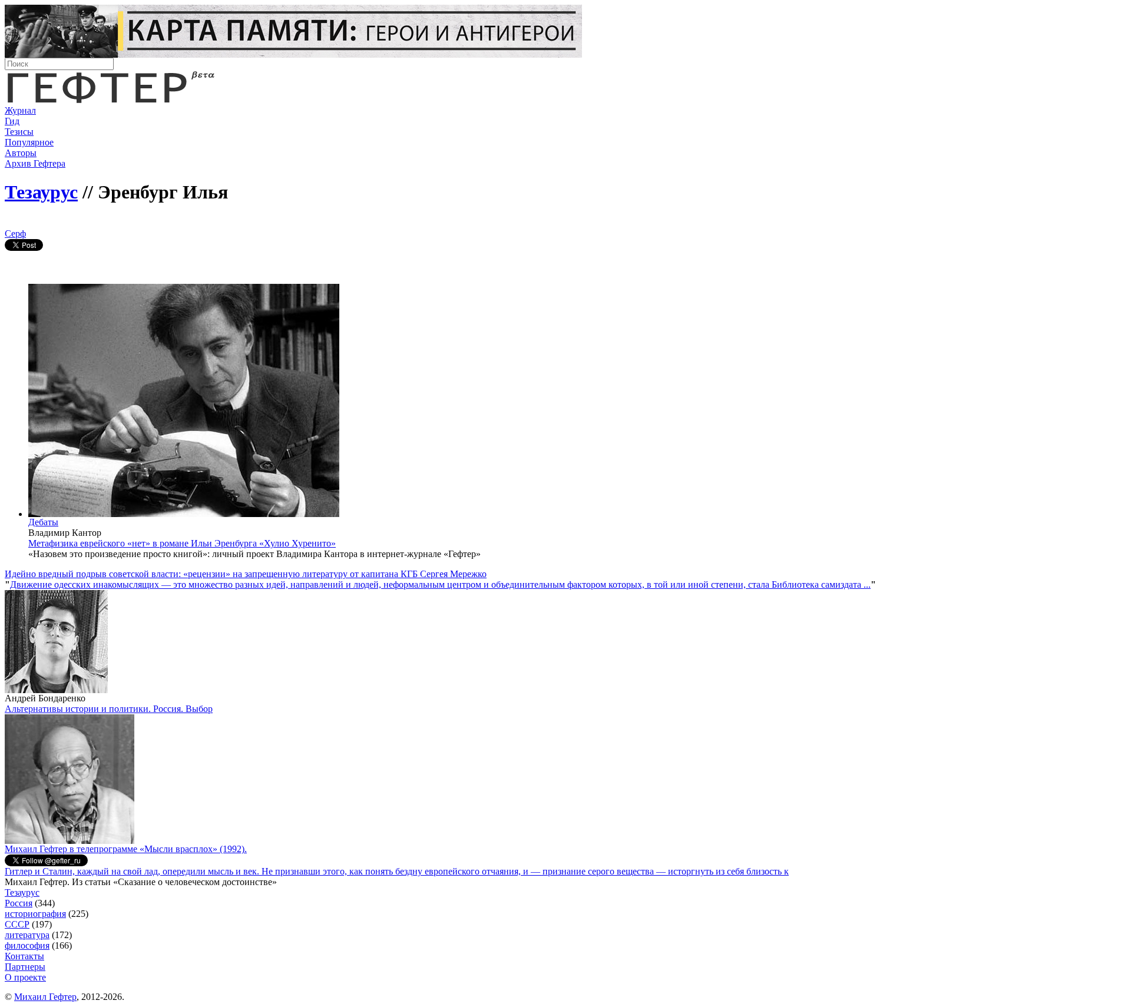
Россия (18, 903)
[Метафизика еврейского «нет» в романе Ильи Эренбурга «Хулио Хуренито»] (183, 514)
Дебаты (43, 522)
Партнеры (25, 967)
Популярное (29, 142)
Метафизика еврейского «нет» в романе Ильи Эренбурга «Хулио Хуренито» (182, 543)
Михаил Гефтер (45, 997)
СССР (17, 924)
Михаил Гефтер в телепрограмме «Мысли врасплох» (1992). (126, 849)
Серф (15, 233)
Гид (12, 121)
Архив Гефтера (35, 163)
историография (35, 914)
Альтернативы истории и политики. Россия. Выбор (109, 709)
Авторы (21, 153)
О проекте (25, 977)
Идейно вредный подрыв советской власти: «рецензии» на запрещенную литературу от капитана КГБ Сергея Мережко (246, 574)
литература (27, 935)
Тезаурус (41, 192)
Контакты (24, 956)
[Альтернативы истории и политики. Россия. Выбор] (69, 841)
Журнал (20, 110)
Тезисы (19, 132)
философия (27, 945)
